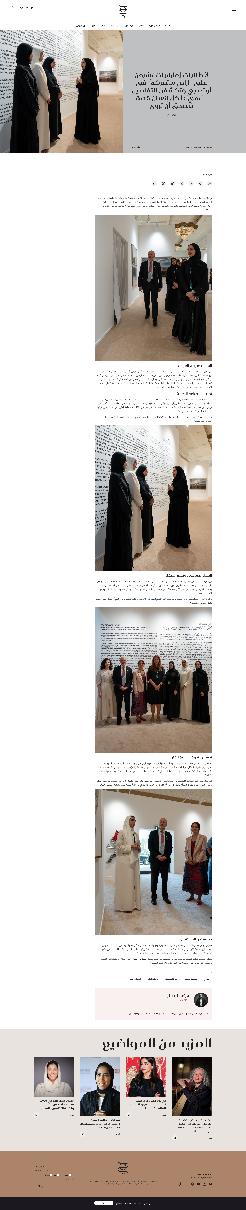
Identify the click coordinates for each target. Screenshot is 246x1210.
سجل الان (103, 1203)
